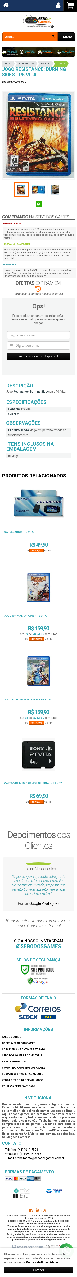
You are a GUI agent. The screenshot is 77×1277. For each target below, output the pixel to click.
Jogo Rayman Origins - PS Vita (25, 615)
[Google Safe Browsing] (37, 980)
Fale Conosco (11, 1037)
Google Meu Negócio (58, 907)
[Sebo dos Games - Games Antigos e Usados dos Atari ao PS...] (38, 21)
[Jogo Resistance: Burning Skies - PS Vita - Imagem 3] (55, 189)
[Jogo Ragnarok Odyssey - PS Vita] (38, 673)
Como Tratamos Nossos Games (23, 1067)
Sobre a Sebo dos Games (18, 1043)
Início (8, 63)
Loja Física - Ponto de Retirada (24, 1049)
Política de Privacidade (18, 1086)
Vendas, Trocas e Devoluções (22, 1080)
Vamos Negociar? (14, 1061)
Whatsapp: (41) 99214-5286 (23, 1153)
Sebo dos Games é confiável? (22, 1055)
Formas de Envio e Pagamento (22, 1074)
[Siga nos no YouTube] (37, 1211)
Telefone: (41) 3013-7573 (21, 1149)
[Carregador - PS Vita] (38, 505)
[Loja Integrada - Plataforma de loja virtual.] (27, 1247)
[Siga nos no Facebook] (31, 1211)
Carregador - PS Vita (19, 532)
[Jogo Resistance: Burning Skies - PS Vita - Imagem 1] (21, 189)
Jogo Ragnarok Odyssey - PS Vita (27, 699)
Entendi (38, 1270)
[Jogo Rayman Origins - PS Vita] (38, 589)
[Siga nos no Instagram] (43, 1211)
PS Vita (45, 63)
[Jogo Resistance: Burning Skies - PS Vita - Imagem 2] (38, 189)
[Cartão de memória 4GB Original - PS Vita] (38, 756)
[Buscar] (53, 36)
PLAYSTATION (26, 63)
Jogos (61, 63)
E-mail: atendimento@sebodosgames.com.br (34, 1158)
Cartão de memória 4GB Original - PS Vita (33, 783)
